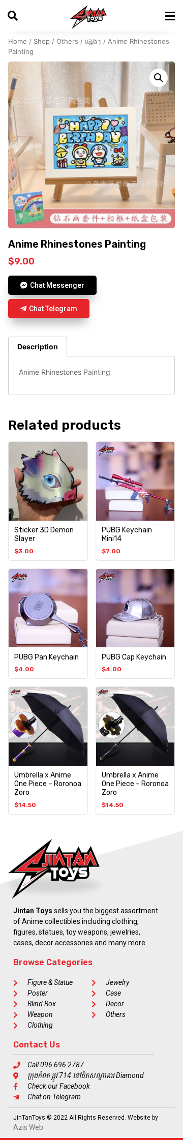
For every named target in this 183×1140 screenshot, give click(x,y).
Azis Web (28, 1127)
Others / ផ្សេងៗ (78, 41)
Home (17, 41)
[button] (158, 78)
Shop (42, 41)
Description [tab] (37, 346)
